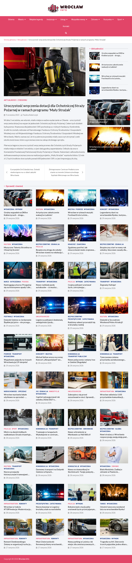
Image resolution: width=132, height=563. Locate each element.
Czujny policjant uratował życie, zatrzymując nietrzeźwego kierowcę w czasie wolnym (79, 289)
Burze (6, 282)
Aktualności (10, 100)
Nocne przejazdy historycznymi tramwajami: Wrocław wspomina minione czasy (16, 476)
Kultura (39, 209)
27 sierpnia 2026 (12, 548)
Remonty (23, 504)
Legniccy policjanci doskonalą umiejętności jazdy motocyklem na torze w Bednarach (49, 324)
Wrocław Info (24, 559)
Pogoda (25, 282)
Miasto (21, 19)
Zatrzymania (90, 282)
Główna (11, 19)
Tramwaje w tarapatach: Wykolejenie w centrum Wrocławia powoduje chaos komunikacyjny (48, 436)
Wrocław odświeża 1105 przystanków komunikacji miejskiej (111, 397)
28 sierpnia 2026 (44, 363)
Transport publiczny (77, 356)
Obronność (88, 429)
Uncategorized (42, 317)
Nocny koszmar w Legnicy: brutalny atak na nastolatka (48, 508)
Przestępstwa (42, 504)
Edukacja (55, 244)
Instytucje (51, 19)
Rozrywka (108, 19)
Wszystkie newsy (78, 19)
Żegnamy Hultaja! (108, 285)
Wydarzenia (9, 209)
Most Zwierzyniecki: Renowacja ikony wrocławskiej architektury (49, 544)
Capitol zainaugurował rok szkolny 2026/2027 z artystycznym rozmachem (48, 399)
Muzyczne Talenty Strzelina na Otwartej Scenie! (18, 248)
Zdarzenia (81, 244)
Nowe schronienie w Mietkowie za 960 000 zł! (79, 433)
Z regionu (22, 100)
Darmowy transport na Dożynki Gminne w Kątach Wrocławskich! (50, 472)
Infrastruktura (107, 391)
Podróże (79, 209)
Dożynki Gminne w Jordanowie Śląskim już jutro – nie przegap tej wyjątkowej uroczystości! (17, 322)
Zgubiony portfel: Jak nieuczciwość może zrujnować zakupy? (81, 250)
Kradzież (72, 244)
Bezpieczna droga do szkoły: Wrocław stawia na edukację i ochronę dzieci (49, 252)
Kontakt (66, 26)
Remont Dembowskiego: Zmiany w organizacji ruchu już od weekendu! (17, 544)
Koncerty (40, 354)
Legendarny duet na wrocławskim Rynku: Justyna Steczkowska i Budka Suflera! (114, 89)
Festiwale (8, 317)
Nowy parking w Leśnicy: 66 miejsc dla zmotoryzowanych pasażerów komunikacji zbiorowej (81, 545)
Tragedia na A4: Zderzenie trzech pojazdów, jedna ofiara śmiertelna (113, 544)
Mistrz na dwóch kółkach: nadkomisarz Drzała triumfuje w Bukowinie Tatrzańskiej (17, 434)
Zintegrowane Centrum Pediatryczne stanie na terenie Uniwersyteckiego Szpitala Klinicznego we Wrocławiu (64, 172)
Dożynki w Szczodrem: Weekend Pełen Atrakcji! (111, 321)
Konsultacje (73, 466)
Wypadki (18, 209)
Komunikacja (74, 354)
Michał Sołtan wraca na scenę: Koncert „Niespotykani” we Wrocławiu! (49, 359)
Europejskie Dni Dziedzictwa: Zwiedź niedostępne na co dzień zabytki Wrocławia (25, 172)
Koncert (104, 209)
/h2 (37, 391)
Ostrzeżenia (15, 282)
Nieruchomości (10, 391)
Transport (41, 282)
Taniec (103, 504)
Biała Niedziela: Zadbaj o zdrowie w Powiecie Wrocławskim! (111, 472)
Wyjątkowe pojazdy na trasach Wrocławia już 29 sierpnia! (18, 361)
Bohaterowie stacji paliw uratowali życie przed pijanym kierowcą (81, 509)
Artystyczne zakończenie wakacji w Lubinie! (112, 66)
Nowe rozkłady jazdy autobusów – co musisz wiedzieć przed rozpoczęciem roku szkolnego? (49, 289)
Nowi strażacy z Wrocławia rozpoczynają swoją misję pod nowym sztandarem (113, 437)
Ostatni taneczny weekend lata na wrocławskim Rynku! (112, 508)
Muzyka (71, 209)
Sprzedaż (22, 391)
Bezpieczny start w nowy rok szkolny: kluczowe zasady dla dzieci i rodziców (113, 250)
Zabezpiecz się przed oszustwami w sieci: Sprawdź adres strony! (81, 397)
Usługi (62, 19)
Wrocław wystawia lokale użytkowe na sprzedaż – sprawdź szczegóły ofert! (15, 397)
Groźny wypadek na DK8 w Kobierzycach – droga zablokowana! (113, 55)
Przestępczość (74, 319)
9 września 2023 (12, 115)
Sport (119, 19)
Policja (39, 247)
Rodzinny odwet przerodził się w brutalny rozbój (81, 323)
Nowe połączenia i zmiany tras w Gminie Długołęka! (81, 361)
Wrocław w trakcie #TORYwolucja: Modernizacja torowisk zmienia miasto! (17, 509)
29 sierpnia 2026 (12, 218)
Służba (118, 429)
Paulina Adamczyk (30, 115)
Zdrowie (94, 19)
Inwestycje (54, 391)
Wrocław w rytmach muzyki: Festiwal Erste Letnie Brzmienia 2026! (114, 78)
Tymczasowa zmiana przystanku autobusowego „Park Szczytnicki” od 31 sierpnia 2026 (112, 361)
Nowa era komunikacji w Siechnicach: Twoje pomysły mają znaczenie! (80, 472)
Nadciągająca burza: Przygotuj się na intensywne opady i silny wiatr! (17, 287)
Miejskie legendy (36, 19)
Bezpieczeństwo (43, 244)
